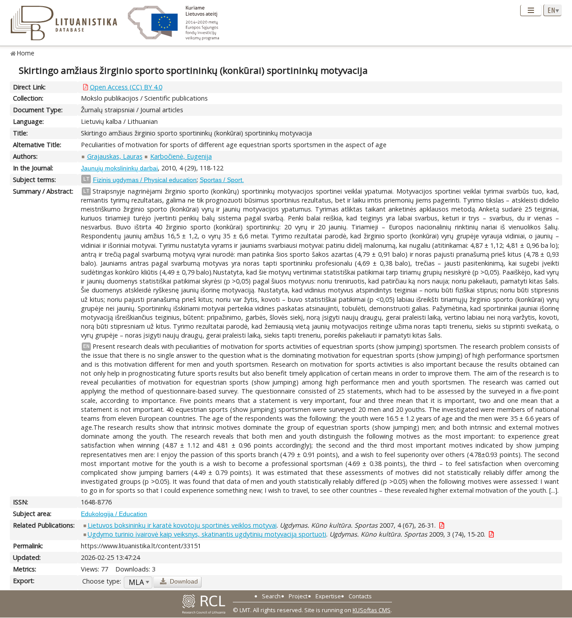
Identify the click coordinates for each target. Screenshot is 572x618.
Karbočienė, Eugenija (181, 156)
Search (271, 596)
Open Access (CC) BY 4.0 (126, 87)
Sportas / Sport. (222, 179)
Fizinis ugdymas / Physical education (145, 179)
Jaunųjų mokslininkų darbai (119, 168)
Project (298, 596)
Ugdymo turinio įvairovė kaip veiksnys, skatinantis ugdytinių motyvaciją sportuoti (207, 534)
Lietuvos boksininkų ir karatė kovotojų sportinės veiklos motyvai (182, 525)
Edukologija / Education (114, 513)
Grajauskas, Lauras (115, 156)
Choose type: (101, 581)
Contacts (360, 596)
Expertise (328, 596)
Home (25, 53)
